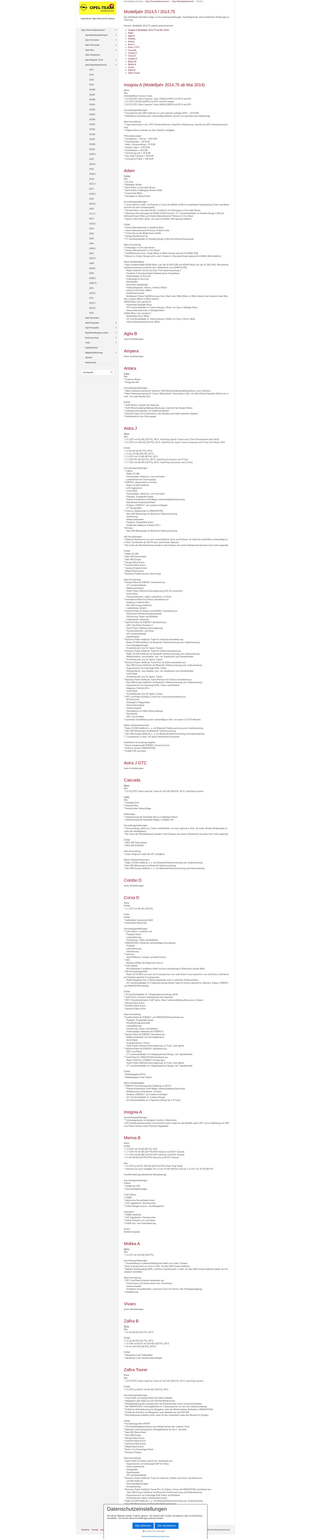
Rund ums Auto (92, 338)
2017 (91, 189)
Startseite (85, 1530)
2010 (91, 288)
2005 (91, 238)
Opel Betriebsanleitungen (96, 35)
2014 (91, 219)
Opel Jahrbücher (92, 55)
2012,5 (92, 308)
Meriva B (132, 61)
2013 (91, 228)
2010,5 (92, 293)
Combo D (132, 53)
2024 (91, 85)
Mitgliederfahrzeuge (94, 353)
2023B (92, 99)
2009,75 (93, 283)
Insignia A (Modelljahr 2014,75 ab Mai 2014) (148, 30)
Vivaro (131, 67)
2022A (92, 124)
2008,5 (92, 268)
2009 (91, 273)
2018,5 (92, 174)
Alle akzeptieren (166, 1525)
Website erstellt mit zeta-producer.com (213, 1530)
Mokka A (132, 64)
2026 (91, 75)
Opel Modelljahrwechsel (96, 65)
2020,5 (92, 154)
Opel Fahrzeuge (92, 45)
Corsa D (132, 56)
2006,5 (92, 248)
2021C (92, 139)
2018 (91, 179)
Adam (130, 33)
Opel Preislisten (92, 323)
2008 (91, 263)
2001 (91, 233)
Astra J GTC (134, 47)
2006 (91, 243)
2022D (92, 109)
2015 (91, 209)
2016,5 (92, 194)
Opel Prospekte (92, 328)
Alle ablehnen (143, 1525)
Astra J (131, 44)
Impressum (165, 1536)
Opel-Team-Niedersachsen (93, 30)
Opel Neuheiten (92, 318)
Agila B (131, 36)
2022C (92, 114)
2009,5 (92, 278)
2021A (92, 149)
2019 (91, 169)
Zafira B (131, 70)
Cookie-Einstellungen (155, 1531)
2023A (92, 104)
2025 (91, 80)
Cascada (132, 50)
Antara (131, 41)
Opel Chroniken (92, 40)
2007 (91, 253)
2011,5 (92, 303)
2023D (92, 90)
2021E (92, 129)
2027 (91, 70)
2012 (91, 313)
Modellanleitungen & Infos (96, 333)
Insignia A (132, 58)
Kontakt (95, 1530)
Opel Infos (89, 50)
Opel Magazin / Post (94, 60)
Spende (88, 357)
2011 (91, 298)
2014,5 (92, 214)
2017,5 (92, 184)
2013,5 (92, 224)
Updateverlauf (91, 348)
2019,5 (92, 164)
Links (87, 343)
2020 (91, 159)
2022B (92, 119)
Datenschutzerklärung (150, 1536)
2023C (92, 95)
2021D (92, 134)
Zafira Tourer (134, 73)
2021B (92, 144)
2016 (91, 199)
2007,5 (92, 258)
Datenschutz (90, 362)
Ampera (131, 38)
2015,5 (92, 204)
